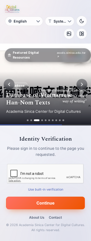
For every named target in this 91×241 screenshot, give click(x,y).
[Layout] (81, 33)
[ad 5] (46, 120)
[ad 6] (49, 120)
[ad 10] (63, 120)
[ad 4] (42, 120)
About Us (36, 217)
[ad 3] (36, 120)
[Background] (69, 33)
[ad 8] (56, 120)
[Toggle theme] (81, 21)
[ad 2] (31, 120)
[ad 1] (28, 120)
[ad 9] (60, 120)
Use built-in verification (45, 189)
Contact (55, 217)
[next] (81, 84)
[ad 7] (53, 120)
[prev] (9, 84)
